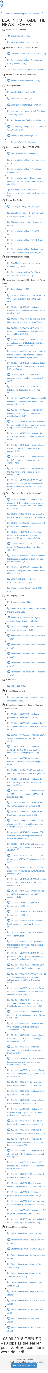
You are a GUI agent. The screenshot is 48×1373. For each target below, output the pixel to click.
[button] (1, 2)
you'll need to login (35, 1361)
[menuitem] (1, 6)
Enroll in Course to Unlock (24, 1365)
